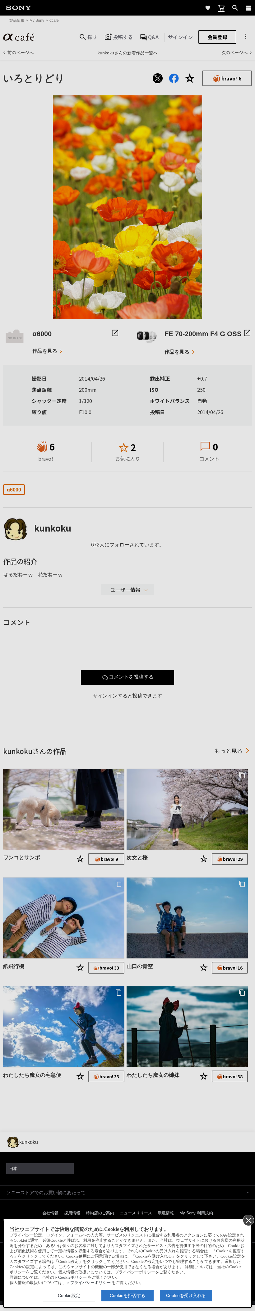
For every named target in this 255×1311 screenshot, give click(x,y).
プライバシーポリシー (90, 1283)
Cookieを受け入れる (186, 1295)
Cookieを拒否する (127, 1295)
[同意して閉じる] (248, 1220)
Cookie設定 (69, 1295)
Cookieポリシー (72, 1277)
